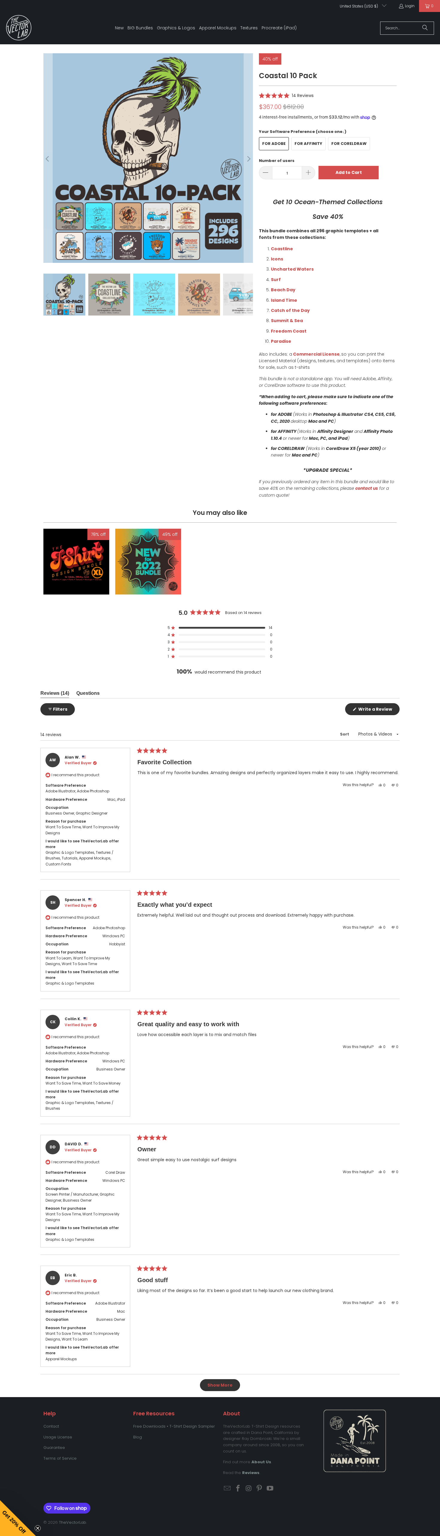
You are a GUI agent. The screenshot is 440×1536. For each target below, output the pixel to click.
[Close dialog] (331, 714)
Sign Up (259, 833)
